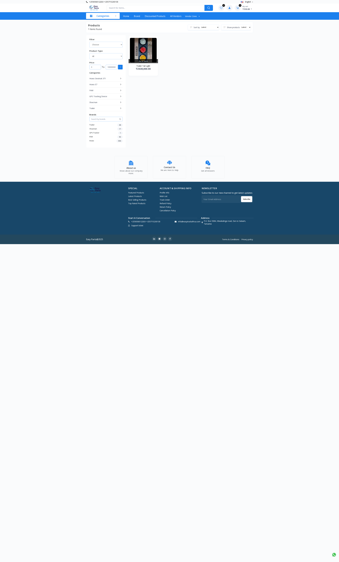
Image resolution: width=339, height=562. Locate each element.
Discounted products (155, 16)
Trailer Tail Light (143, 66)
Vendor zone (191, 16)
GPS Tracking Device (98, 96)
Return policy (165, 207)
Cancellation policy (168, 210)
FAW (91, 90)
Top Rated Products (136, 203)
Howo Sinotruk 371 (97, 78)
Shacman (93, 102)
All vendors (175, 16)
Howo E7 (93, 84)
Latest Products (135, 196)
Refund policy (165, 203)
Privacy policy (247, 239)
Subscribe (246, 199)
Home (126, 16)
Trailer (92, 108)
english (247, 2)
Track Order (165, 200)
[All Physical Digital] (106, 56)
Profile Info (164, 192)
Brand (137, 16)
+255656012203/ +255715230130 (103, 2)
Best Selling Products (137, 200)
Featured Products (136, 192)
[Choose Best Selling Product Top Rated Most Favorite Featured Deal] (106, 45)
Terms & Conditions (230, 239)
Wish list (163, 196)
